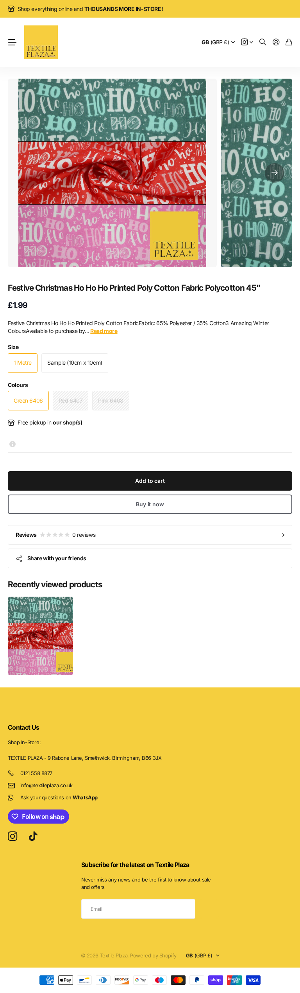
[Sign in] (276, 42)
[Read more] (247, 42)
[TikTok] (33, 836)
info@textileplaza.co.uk (46, 785)
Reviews (55, 534)
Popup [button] (12, 444)
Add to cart (149, 480)
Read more (103, 330)
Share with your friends (56, 558)
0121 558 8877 (36, 773)
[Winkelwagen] (289, 42)
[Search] (262, 42)
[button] (274, 173)
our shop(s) (67, 422)
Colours (18, 384)
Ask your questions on (59, 797)
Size (13, 347)
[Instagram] (12, 837)
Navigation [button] (12, 42)
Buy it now (150, 504)
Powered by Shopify (153, 955)
